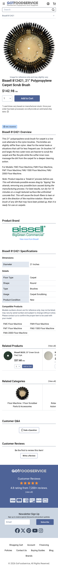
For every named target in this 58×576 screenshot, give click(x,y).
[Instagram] (41, 531)
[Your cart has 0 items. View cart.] (54, 3)
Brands (29, 556)
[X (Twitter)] (23, 531)
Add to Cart (27, 98)
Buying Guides (38, 550)
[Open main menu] (3, 3)
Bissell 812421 (8, 16)
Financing (44, 545)
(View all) (52, 346)
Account (31, 545)
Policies (8, 550)
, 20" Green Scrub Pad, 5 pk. (26, 353)
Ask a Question (11, 127)
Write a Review (29, 456)
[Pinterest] (28, 531)
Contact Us (21, 550)
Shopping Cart (16, 545)
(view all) (29, 492)
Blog (51, 550)
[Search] (53, 9)
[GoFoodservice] (23, 3)
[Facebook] (17, 531)
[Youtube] (35, 531)
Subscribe (45, 522)
